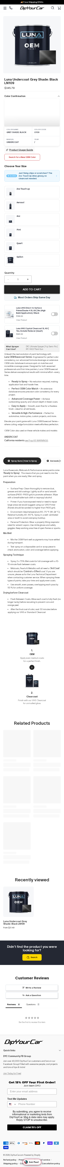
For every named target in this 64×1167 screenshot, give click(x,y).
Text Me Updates (17, 1099)
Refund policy (9, 1160)
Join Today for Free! (12, 1073)
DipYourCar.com (17, 1155)
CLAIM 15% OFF (32, 1127)
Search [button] (34, 957)
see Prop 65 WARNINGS (36, 440)
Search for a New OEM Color (22, 157)
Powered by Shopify (32, 1155)
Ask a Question (33, 995)
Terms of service (42, 1160)
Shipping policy (10, 1164)
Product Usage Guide (21, 150)
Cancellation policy (51, 1164)
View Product (21, 320)
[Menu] (5, 8)
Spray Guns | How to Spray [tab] (24, 461)
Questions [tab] (30, 1004)
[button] (52, 8)
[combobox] (12, 1104)
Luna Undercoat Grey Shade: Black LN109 (15, 922)
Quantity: (9, 273)
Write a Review (33, 988)
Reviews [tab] (11, 1004)
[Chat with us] (10, 8)
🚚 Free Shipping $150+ (32, 2)
